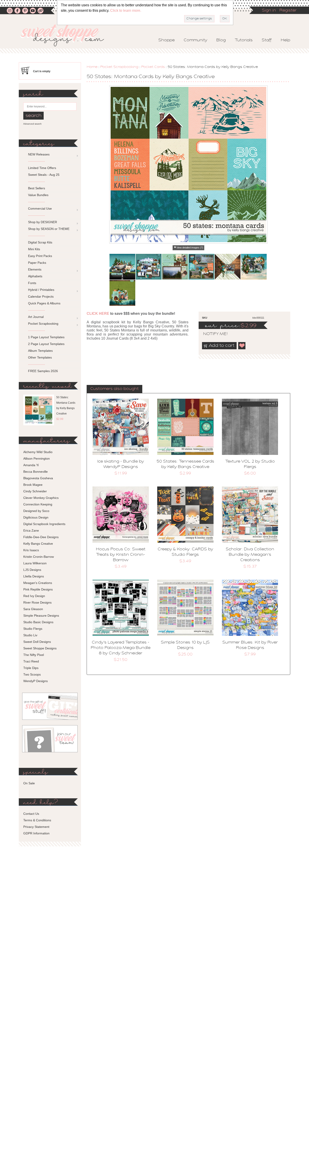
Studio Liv (30, 635)
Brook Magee (33, 484)
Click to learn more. (125, 10)
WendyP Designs (35, 681)
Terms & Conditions (37, 820)
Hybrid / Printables (41, 290)
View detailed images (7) (189, 247)
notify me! (211, 334)
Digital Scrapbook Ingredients (44, 524)
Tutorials (244, 40)
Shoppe (166, 40)
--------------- (36, 161)
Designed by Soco (36, 511)
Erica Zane (31, 530)
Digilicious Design (35, 517)
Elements (34, 269)
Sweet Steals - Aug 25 (43, 174)
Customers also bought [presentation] (114, 389)
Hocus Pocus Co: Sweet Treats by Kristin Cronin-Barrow (120, 555)
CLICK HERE (98, 313)
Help (285, 40)
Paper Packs (37, 262)
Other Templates (40, 357)
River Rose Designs (37, 602)
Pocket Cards (153, 67)
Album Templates (40, 350)
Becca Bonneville (35, 471)
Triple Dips (30, 668)
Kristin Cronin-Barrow (38, 556)
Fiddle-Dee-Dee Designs (41, 537)
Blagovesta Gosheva (38, 478)
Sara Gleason (33, 609)
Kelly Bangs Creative (38, 543)
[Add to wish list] (242, 346)
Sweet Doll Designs (37, 642)
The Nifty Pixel (33, 655)
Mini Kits (34, 249)
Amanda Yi (31, 465)
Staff (267, 40)
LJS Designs (32, 570)
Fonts (32, 283)
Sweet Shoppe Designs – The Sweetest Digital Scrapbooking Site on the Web (66, 35)
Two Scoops (32, 674)
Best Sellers (36, 188)
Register (288, 10)
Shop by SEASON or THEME (48, 229)
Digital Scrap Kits (40, 242)
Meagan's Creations (37, 583)
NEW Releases (39, 154)
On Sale (29, 783)
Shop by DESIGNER (42, 222)
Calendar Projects (41, 296)
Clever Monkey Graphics (41, 498)
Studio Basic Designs (38, 622)
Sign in (269, 10)
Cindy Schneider (35, 491)
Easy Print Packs (40, 256)
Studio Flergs (32, 628)
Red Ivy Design (34, 596)
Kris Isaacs (31, 550)
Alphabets (35, 276)
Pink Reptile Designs (38, 589)
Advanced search (32, 124)
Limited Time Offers (42, 168)
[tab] (114, 389)
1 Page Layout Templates (46, 337)
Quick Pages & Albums (44, 303)
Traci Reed (31, 661)
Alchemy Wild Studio (37, 452)
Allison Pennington (36, 458)
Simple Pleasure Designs (41, 615)
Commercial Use (40, 208)
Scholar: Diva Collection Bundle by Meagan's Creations (250, 555)
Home (92, 67)
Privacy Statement (36, 827)
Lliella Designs (33, 576)
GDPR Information (36, 833)
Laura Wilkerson (35, 563)
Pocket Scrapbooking (119, 67)
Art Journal (36, 317)
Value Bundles (38, 195)
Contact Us (31, 813)
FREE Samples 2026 (43, 371)
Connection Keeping (37, 504)
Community (195, 40)
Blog (221, 40)
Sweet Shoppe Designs (40, 648)
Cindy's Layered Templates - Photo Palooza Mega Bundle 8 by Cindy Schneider (120, 648)
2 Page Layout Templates (46, 344)
